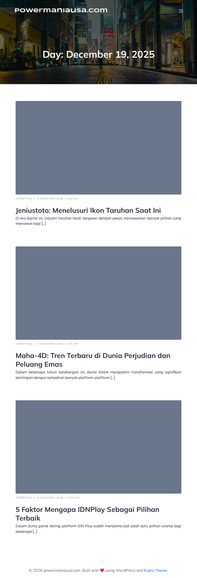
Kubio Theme (155, 570)
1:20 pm (72, 343)
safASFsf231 (24, 198)
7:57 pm (72, 198)
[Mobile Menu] (181, 11)
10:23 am (73, 497)
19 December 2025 (50, 198)
